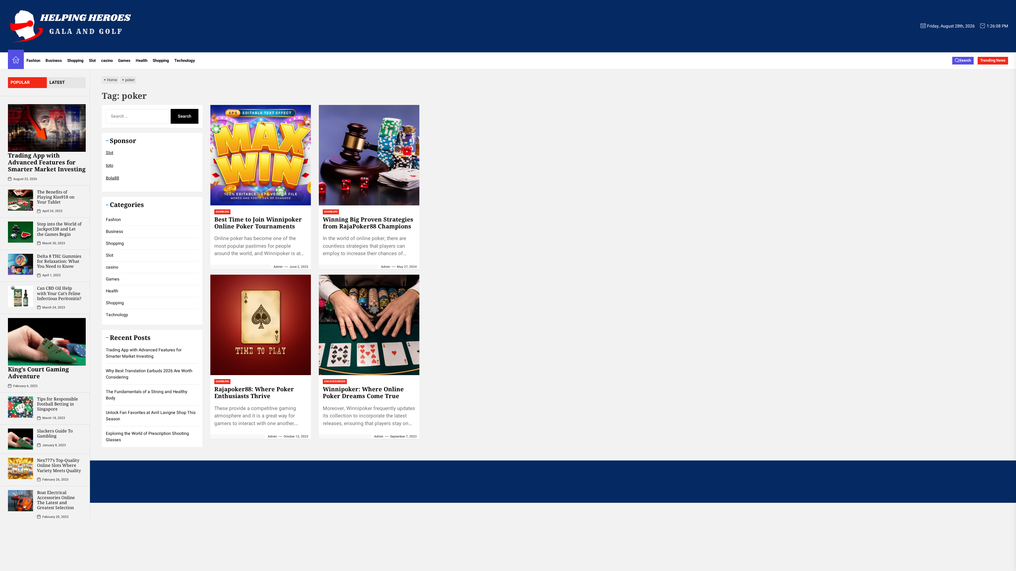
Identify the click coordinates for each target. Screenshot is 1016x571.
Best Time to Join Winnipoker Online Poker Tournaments (258, 222)
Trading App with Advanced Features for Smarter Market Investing (46, 162)
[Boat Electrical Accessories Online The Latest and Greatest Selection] (20, 500)
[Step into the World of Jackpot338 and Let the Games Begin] (20, 232)
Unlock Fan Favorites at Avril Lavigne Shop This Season (151, 415)
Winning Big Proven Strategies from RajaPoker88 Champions (368, 222)
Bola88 (112, 178)
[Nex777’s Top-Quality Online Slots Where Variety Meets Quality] (20, 468)
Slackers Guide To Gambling (55, 433)
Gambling (222, 212)
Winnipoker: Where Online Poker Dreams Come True (363, 392)
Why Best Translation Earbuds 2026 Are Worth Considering (149, 374)
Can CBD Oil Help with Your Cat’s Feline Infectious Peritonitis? (59, 293)
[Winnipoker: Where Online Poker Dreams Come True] (369, 325)
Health (141, 60)
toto (109, 165)
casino (107, 60)
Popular (20, 82)
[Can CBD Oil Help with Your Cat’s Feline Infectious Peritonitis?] (20, 296)
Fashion (33, 60)
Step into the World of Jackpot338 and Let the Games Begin (59, 229)
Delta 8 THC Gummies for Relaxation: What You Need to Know (59, 261)
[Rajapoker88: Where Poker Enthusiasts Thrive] (260, 325)
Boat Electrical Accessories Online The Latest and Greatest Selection (56, 500)
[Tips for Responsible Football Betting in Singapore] (20, 407)
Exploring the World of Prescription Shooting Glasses (147, 436)
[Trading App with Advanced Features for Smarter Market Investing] (47, 128)
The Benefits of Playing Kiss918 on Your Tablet (55, 197)
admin (278, 266)
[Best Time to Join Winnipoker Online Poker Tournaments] (260, 155)
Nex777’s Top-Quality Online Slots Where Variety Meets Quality (59, 465)
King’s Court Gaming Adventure (38, 372)
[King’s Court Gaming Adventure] (47, 342)
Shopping (75, 60)
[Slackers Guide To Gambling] (20, 439)
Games (124, 60)
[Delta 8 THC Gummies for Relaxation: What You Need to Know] (20, 264)
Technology (184, 60)
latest (57, 82)
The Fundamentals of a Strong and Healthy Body (146, 395)
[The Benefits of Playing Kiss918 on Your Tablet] (20, 200)
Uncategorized (335, 381)
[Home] (16, 60)
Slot (92, 60)
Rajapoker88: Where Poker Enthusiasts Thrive (254, 392)
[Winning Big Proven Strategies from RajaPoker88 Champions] (369, 155)
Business (54, 60)
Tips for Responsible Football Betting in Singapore (57, 404)
